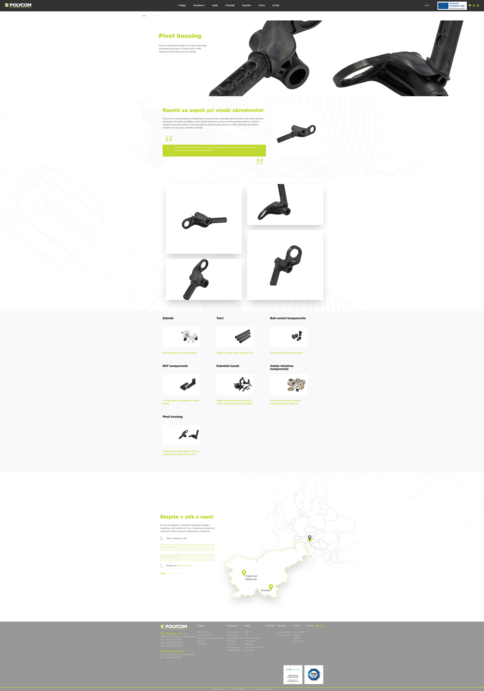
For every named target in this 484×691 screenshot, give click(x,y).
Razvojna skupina (232, 635)
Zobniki (247, 632)
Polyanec (297, 635)
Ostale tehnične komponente (254, 647)
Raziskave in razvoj (233, 632)
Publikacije (297, 638)
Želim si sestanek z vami (176, 539)
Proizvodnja (230, 644)
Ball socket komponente (252, 638)
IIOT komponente (250, 641)
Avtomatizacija (231, 641)
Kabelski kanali (249, 644)
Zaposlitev (246, 6)
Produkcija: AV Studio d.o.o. (262, 689)
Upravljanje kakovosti (233, 650)
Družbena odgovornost (204, 635)
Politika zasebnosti (218, 689)
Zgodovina (200, 641)
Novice (262, 6)
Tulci (246, 635)
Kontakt (276, 6)
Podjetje (182, 6)
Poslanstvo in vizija (203, 632)
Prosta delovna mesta (284, 635)
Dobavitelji (229, 6)
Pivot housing (249, 650)
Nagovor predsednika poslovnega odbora (210, 638)
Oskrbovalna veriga (233, 647)
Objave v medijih (299, 632)
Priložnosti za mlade (283, 632)
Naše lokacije (201, 644)
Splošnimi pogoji (185, 566)
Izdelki (215, 6)
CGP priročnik (298, 641)
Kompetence (198, 6)
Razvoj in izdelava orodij (234, 638)
